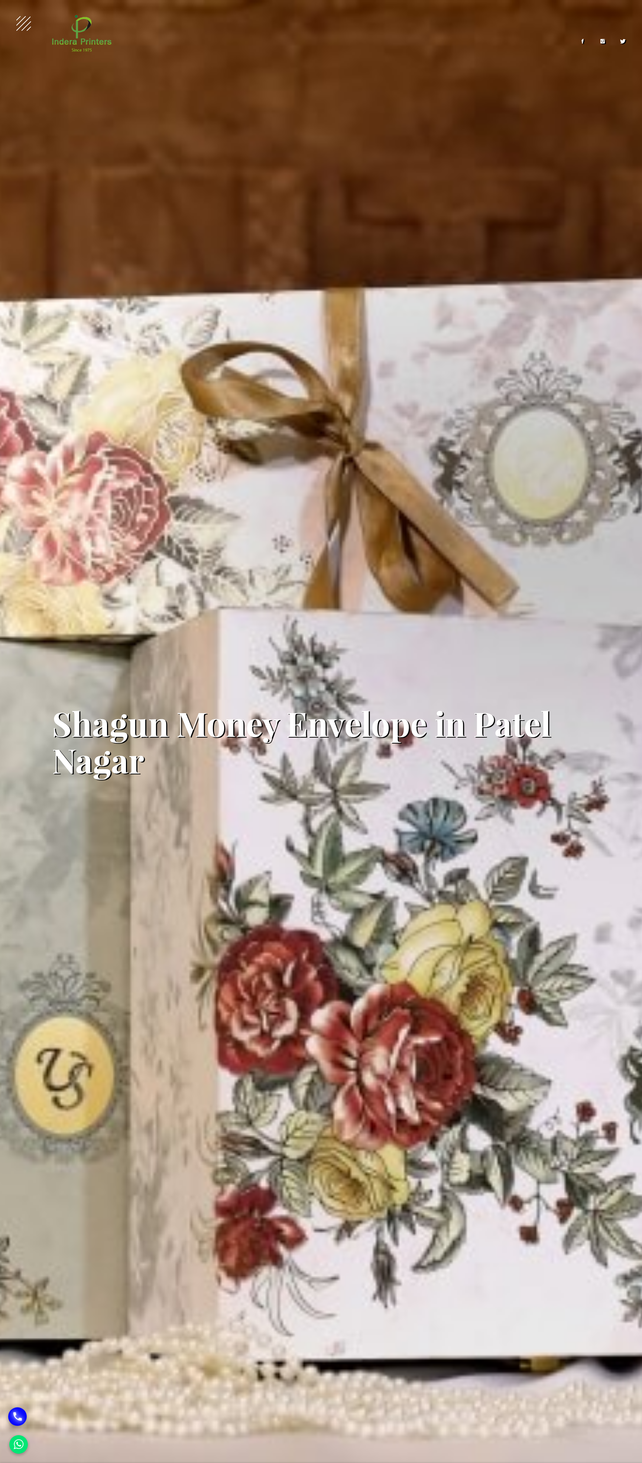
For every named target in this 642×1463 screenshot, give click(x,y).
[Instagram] (602, 41)
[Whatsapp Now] (18, 1444)
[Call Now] (17, 1416)
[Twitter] (622, 41)
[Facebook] (582, 41)
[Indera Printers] (81, 33)
